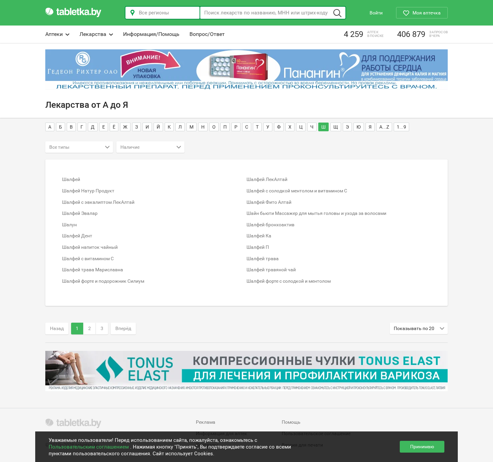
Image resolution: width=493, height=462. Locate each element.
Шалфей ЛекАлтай (266, 179)
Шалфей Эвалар (80, 213)
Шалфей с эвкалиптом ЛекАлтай (98, 202)
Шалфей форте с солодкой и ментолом (288, 281)
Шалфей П (257, 247)
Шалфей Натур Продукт (88, 190)
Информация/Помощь (151, 34)
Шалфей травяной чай (271, 269)
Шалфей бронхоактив (270, 224)
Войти (376, 12)
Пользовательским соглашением (89, 447)
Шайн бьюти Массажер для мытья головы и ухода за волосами (316, 213)
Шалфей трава (262, 258)
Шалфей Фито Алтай (268, 202)
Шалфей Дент (77, 235)
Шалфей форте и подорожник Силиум (103, 281)
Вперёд (123, 328)
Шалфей (71, 179)
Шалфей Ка (258, 235)
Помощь (291, 422)
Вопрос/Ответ (207, 34)
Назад (57, 328)
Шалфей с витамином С (88, 258)
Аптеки (54, 34)
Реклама (205, 422)
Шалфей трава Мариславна (92, 269)
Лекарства (92, 34)
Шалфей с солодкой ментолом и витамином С (296, 190)
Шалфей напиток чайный (90, 247)
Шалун (69, 224)
